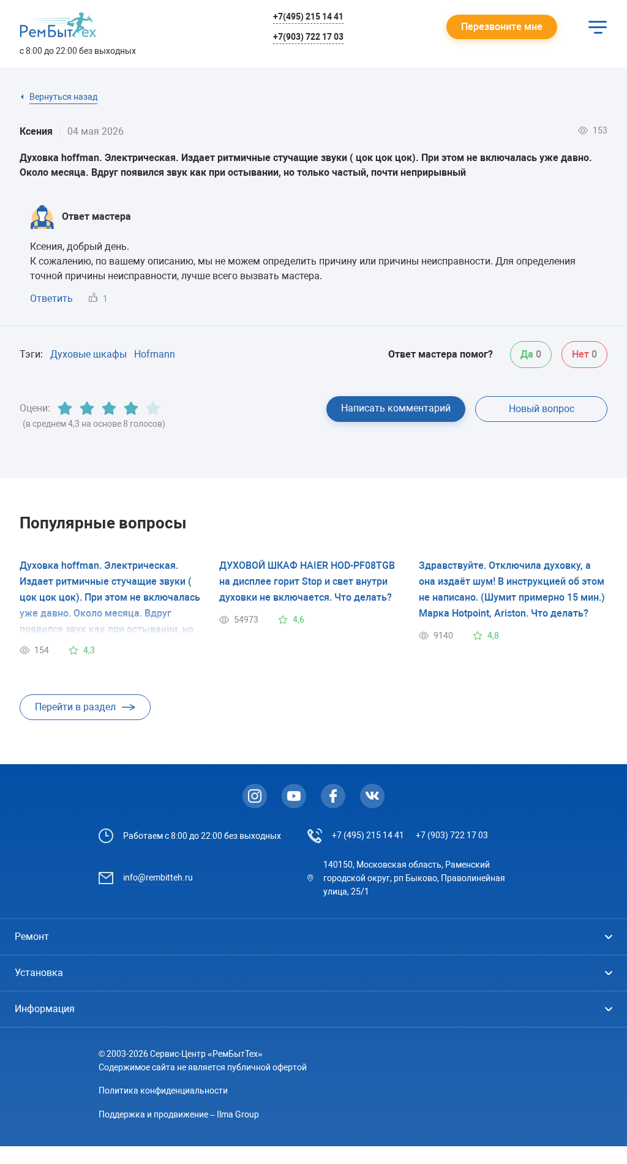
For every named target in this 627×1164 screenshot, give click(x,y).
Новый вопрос (541, 409)
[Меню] (597, 27)
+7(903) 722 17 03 (308, 37)
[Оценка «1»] (65, 408)
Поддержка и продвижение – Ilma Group (179, 1114)
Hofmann (154, 354)
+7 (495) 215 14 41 (368, 835)
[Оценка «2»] (87, 408)
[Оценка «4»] (131, 408)
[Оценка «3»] (109, 408)
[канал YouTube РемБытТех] (294, 796)
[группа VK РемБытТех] (372, 796)
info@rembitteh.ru (158, 877)
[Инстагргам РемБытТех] (254, 796)
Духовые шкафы (88, 354)
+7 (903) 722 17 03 (452, 835)
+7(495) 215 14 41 (308, 16)
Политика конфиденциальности (163, 1090)
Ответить (51, 298)
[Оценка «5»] (153, 408)
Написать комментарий (396, 408)
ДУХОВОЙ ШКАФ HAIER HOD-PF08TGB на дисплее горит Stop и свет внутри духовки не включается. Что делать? (307, 581)
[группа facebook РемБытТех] (333, 796)
